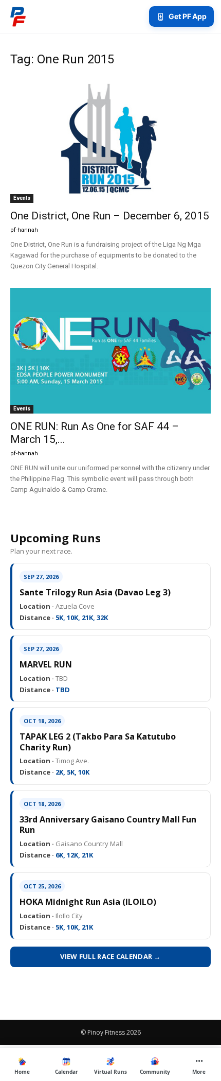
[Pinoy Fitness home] (18, 16)
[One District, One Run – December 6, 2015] (110, 140)
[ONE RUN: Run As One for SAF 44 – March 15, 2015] (110, 351)
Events (21, 198)
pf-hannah (24, 230)
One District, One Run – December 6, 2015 (109, 216)
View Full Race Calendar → (110, 956)
